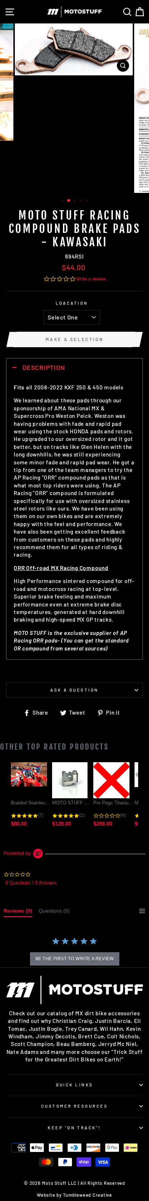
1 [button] (63, 201)
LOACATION (72, 303)
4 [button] (81, 201)
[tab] (18, 912)
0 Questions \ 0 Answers (31, 883)
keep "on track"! (74, 1127)
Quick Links (74, 1084)
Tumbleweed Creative (87, 1195)
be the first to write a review (74, 958)
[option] (74, 49)
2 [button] (69, 201)
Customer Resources (74, 1106)
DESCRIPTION (43, 367)
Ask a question (74, 690)
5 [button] (87, 201)
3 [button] (75, 201)
